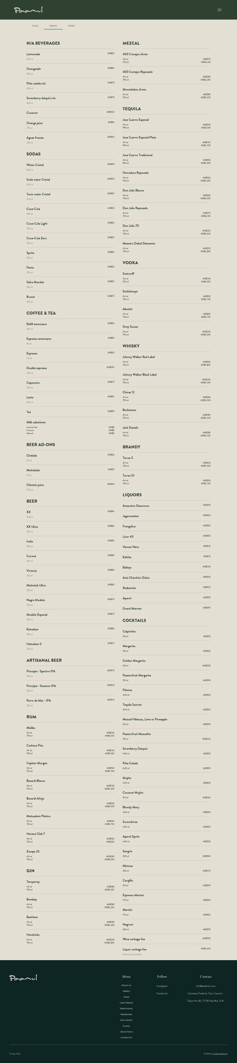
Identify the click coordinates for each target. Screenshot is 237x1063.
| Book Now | (126, 1031)
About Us (126, 985)
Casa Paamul (126, 1002)
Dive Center (126, 1020)
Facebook (162, 993)
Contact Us (126, 1037)
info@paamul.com (205, 986)
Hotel (126, 996)
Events (126, 1026)
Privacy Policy (15, 1053)
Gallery (126, 991)
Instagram (162, 986)
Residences (126, 1014)
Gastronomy (126, 1008)
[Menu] (219, 9)
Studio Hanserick (220, 1053)
